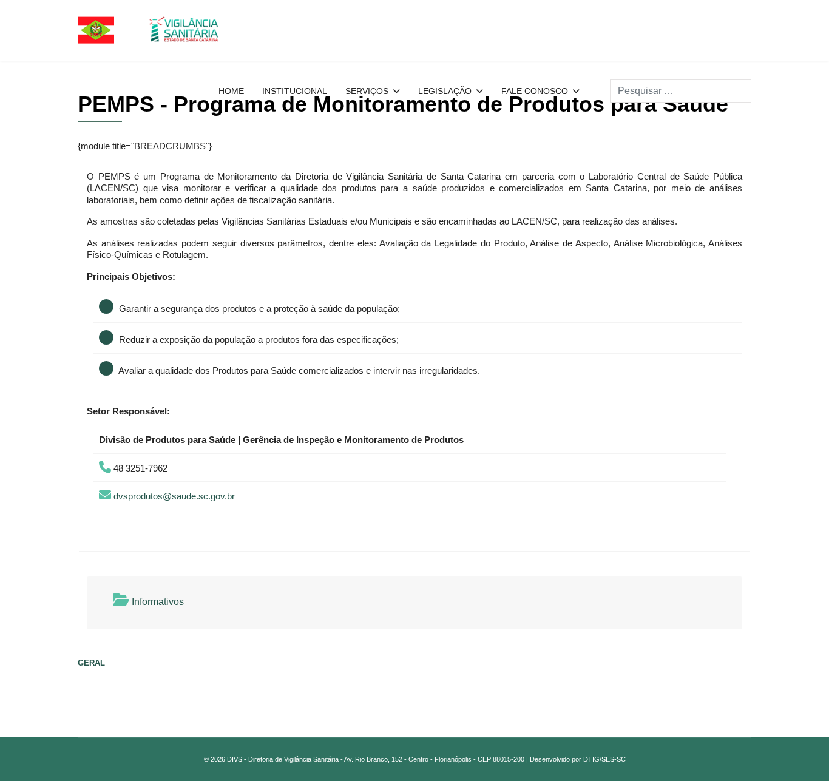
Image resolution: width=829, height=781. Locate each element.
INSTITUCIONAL (294, 91)
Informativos (156, 602)
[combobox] (680, 91)
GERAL (91, 663)
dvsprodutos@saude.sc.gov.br (174, 496)
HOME (231, 91)
